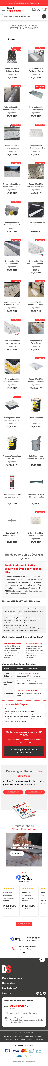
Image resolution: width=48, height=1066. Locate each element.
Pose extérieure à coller (25, 673)
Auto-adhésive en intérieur (27, 691)
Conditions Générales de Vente (23, 1033)
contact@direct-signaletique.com (23, 1013)
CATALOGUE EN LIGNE (35, 792)
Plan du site (39, 1040)
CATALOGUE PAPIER (13, 792)
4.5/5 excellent (33, 940)
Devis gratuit (17, 853)
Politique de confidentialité (12, 1036)
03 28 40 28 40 (19, 1005)
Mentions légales (26, 1040)
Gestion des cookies (11, 1040)
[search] (44, 16)
